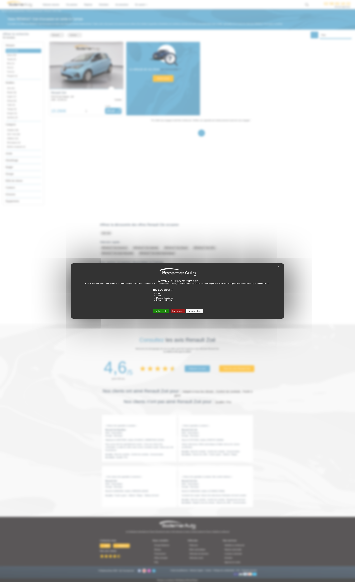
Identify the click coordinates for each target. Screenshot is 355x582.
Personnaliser (194, 311)
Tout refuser (177, 311)
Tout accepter (161, 311)
